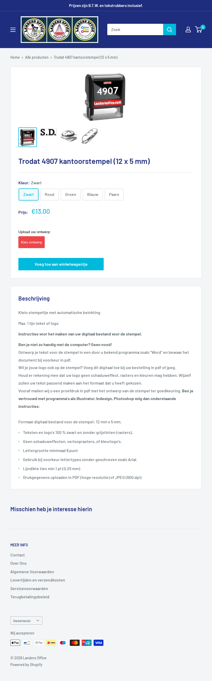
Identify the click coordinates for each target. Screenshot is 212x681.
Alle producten (37, 57)
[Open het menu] (13, 30)
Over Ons (18, 563)
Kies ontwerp (31, 242)
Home (15, 57)
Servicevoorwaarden (29, 588)
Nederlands (22, 620)
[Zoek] (169, 29)
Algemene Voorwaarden (32, 571)
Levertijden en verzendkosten (37, 579)
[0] (198, 29)
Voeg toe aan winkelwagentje (61, 264)
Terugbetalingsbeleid (29, 596)
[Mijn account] (188, 29)
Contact (17, 554)
